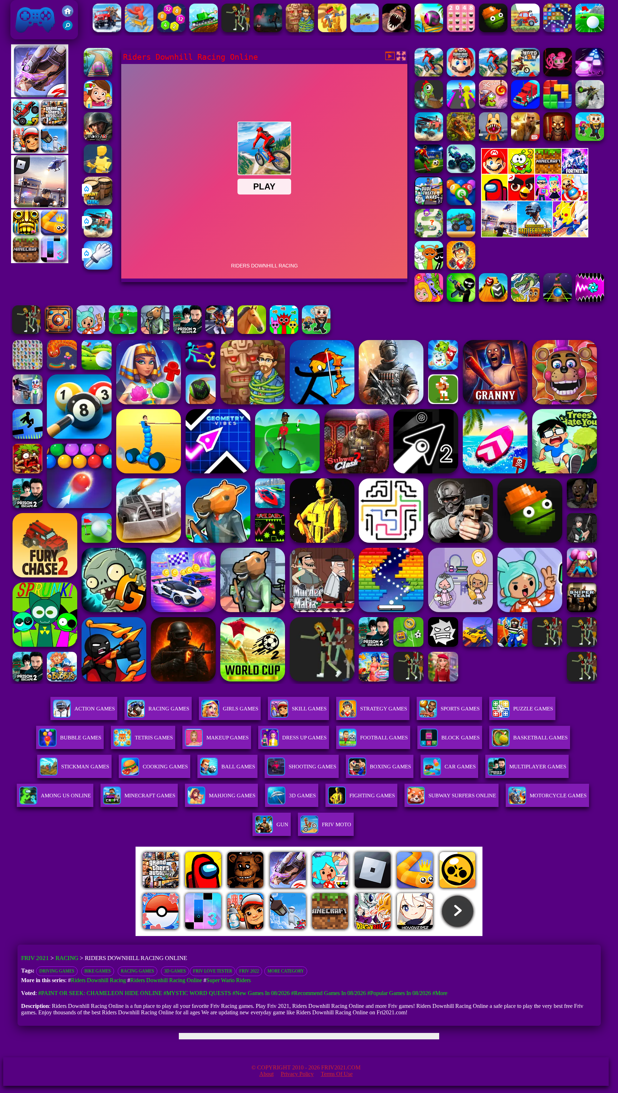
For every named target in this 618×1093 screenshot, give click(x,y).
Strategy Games (383, 709)
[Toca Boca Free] (91, 332)
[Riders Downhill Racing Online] (493, 75)
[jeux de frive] (417, 934)
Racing (66, 958)
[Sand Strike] (332, 30)
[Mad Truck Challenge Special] (461, 171)
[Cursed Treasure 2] (461, 268)
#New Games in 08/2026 (261, 993)
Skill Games (309, 709)
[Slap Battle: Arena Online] (98, 268)
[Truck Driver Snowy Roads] (107, 30)
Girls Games (240, 709)
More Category (286, 971)
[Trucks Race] (525, 107)
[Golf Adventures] (589, 30)
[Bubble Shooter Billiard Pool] (461, 203)
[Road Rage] (235, 30)
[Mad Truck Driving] (461, 235)
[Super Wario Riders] (461, 75)
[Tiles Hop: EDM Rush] (589, 75)
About (266, 1074)
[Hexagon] (171, 30)
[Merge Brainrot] (525, 300)
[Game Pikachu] (39, 206)
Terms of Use (337, 1074)
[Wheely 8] (525, 30)
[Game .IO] (39, 261)
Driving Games (56, 971)
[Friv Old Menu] (534, 199)
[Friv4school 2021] (67, 15)
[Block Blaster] (557, 107)
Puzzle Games (533, 709)
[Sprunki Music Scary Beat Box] (429, 268)
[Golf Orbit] (123, 332)
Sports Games (460, 709)
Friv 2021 (25, 35)
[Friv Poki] (534, 172)
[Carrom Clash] (58, 332)
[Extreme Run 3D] (557, 300)
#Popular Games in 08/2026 (399, 993)
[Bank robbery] (155, 332)
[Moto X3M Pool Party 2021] (525, 75)
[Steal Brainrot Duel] (589, 139)
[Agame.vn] (180, 934)
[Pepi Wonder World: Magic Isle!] (429, 300)
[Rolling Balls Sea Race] (429, 30)
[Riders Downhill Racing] (429, 75)
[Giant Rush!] (461, 107)
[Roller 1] (98, 75)
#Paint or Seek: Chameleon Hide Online (100, 993)
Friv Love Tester (212, 971)
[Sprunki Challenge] (284, 332)
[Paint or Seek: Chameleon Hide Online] (98, 203)
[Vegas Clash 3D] (219, 332)
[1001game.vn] (288, 934)
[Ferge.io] (98, 171)
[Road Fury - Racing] (98, 235)
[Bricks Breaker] (557, 30)
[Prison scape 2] (187, 332)
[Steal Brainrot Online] (316, 332)
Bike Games (97, 971)
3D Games (175, 971)
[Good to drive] (26, 332)
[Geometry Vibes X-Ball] (589, 300)
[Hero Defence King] (429, 235)
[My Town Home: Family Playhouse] (98, 107)
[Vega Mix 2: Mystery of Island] (300, 30)
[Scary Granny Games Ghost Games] (268, 30)
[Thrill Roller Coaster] (139, 30)
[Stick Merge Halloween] (461, 300)
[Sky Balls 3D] (493, 300)
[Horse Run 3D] (251, 332)
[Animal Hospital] (493, 139)
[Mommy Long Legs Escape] (557, 75)
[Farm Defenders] (461, 139)
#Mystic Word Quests (197, 993)
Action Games (94, 709)
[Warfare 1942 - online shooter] (98, 139)
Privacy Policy (297, 1074)
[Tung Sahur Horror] (557, 139)
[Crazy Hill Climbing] (364, 30)
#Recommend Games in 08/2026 (328, 993)
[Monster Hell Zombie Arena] (396, 30)
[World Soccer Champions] (429, 171)
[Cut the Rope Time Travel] (493, 107)
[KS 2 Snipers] (589, 107)
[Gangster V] (525, 139)
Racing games (137, 971)
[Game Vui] (39, 152)
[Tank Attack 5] (203, 30)
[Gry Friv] (39, 95)
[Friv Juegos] (534, 235)
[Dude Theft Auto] (429, 203)
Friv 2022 (249, 971)
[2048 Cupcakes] (461, 30)
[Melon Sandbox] (493, 30)
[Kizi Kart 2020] (429, 107)
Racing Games (168, 709)
